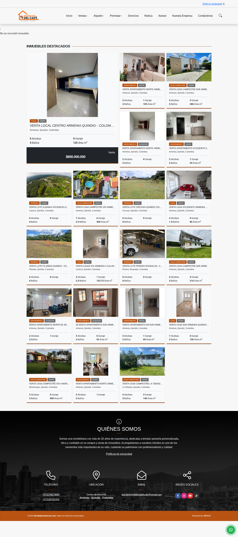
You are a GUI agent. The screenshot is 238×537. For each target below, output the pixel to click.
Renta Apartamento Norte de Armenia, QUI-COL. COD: (49, 324)
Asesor (162, 15)
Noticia (148, 15)
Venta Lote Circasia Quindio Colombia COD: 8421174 (142, 207)
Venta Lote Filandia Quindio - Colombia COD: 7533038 (49, 266)
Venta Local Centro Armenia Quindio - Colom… (72, 125)
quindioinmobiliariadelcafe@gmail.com (142, 494)
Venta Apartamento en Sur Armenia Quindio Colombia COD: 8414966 (142, 324)
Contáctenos (205, 15)
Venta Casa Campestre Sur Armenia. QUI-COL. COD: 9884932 (189, 266)
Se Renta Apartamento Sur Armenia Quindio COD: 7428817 (96, 324)
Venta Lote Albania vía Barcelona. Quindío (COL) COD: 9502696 (49, 207)
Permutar (115, 15)
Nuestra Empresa (182, 15)
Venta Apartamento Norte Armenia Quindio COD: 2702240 (142, 89)
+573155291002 (50, 499)
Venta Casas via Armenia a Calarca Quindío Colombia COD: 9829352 (96, 266)
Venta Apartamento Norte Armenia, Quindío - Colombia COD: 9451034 (96, 383)
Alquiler (98, 15)
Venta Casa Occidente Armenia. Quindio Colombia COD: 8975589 (189, 207)
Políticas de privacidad (119, 454)
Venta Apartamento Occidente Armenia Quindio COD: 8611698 (189, 148)
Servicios (133, 15)
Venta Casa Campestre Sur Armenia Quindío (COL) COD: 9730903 (189, 89)
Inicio (69, 15)
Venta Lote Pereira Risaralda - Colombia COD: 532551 (142, 266)
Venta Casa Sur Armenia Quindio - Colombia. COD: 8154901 (189, 324)
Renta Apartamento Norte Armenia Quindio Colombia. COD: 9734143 (142, 148)
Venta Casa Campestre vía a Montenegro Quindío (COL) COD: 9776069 (49, 383)
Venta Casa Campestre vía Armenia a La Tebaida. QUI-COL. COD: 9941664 (96, 207)
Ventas (82, 15)
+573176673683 (50, 494)
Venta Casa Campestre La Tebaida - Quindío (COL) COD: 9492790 (142, 383)
